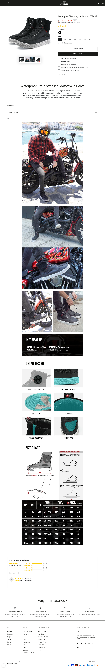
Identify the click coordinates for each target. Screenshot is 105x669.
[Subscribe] (97, 632)
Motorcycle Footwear (68, 12)
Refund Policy (42, 639)
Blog (24, 636)
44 (80, 39)
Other (9, 644)
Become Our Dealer (29, 652)
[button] (99, 3)
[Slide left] (17, 60)
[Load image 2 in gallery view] (27, 59)
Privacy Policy (42, 642)
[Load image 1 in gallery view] (21, 59)
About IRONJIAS (28, 631)
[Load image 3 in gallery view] (32, 59)
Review (25, 644)
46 (90, 39)
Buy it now (78, 53)
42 (70, 39)
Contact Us (41, 647)
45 (85, 39)
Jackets (9, 639)
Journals (25, 650)
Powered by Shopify (12, 663)
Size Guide (41, 634)
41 (65, 39)
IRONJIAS (14, 661)
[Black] (59, 32)
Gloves (9, 631)
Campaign (26, 634)
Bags (9, 636)
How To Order (42, 631)
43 (75, 39)
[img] (19, 578)
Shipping (67, 22)
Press (24, 647)
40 (60, 39)
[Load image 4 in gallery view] (38, 59)
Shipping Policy (43, 636)
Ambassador (26, 642)
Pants (9, 642)
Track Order (41, 644)
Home (59, 12)
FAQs (39, 650)
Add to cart (78, 48)
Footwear (10, 634)
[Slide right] (43, 60)
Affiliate (25, 639)
